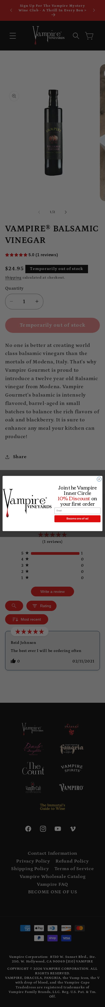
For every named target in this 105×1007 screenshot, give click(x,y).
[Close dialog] (99, 479)
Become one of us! (77, 519)
